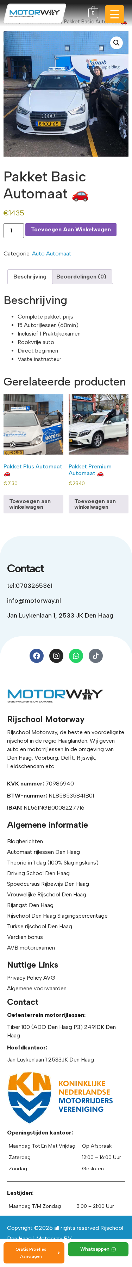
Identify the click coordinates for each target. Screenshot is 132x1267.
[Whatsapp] (76, 656)
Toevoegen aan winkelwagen (71, 229)
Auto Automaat (51, 253)
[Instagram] (56, 656)
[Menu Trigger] (114, 14)
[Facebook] (37, 656)
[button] (116, 42)
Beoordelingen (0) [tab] (81, 276)
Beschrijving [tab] (29, 276)
